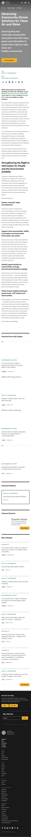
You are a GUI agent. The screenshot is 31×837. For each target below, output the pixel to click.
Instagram (5, 828)
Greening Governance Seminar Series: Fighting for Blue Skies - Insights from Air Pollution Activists (14, 636)
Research (4, 149)
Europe (3, 755)
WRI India (4, 797)
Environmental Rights (9, 360)
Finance (3, 784)
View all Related (24, 684)
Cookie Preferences (6, 822)
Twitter (15, 828)
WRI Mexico (4, 800)
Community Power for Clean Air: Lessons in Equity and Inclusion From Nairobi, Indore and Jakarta (15, 549)
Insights (4, 745)
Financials (4, 811)
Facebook (2, 828)
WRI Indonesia (5, 798)
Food (3, 770)
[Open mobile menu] (28, 2)
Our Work (4, 746)
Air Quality (12, 95)
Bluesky (12, 828)
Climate (3, 766)
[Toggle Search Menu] (22, 2)
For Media (4, 809)
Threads (10, 828)
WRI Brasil (4, 791)
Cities (3, 764)
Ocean (3, 775)
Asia (7, 78)
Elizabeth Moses (19, 519)
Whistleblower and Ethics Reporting (10, 820)
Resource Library (5, 807)
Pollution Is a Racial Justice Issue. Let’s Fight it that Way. (13, 399)
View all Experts (24, 528)
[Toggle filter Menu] (25, 2)
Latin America (13, 78)
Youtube (17, 828)
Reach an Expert (11, 8)
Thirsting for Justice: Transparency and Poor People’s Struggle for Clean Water (15, 675)
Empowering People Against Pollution (14, 496)
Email (5, 718)
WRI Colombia (5, 795)
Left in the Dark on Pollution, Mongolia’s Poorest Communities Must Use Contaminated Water (13, 434)
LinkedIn (7, 828)
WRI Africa (4, 789)
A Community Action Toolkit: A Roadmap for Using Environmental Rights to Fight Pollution (12, 365)
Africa (3, 78)
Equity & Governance (9, 73)
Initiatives (4, 8)
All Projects (19, 8)
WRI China (4, 793)
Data (3, 741)
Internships (4, 815)
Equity (3, 782)
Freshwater (4, 773)
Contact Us (4, 803)
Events (3, 805)
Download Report (11, 60)
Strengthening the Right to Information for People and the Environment (13, 468)
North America (5, 759)
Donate (4, 705)
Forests (3, 772)
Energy (3, 768)
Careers (3, 813)
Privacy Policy (5, 817)
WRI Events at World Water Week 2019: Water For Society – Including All (13, 618)
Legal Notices (5, 819)
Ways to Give (13, 705)
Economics (4, 780)
